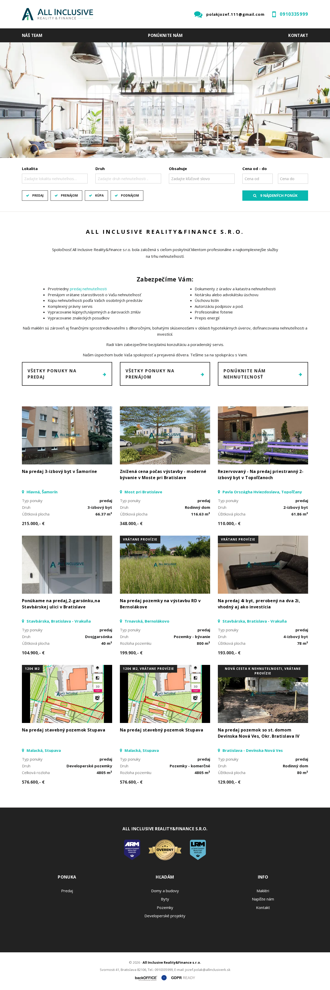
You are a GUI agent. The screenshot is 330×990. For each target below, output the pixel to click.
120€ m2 (32, 668)
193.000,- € (229, 653)
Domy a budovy (165, 890)
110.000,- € (229, 523)
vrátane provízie (140, 539)
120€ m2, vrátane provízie (148, 668)
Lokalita (30, 168)
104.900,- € (33, 653)
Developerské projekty (164, 915)
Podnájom (130, 195)
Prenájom (69, 195)
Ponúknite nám (165, 35)
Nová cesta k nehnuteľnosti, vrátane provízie (263, 670)
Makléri (263, 890)
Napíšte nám (263, 899)
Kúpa (99, 195)
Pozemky (165, 907)
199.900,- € (131, 653)
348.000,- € (131, 523)
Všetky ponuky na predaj (52, 374)
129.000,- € (229, 782)
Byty (165, 899)
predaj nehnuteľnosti (88, 288)
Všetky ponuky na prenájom (150, 374)
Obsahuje (178, 168)
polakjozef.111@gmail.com (235, 14)
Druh (100, 168)
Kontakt (298, 35)
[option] (165, 100)
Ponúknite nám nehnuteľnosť (245, 374)
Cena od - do (254, 168)
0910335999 (294, 14)
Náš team (32, 35)
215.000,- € (33, 523)
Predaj (38, 195)
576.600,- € (33, 782)
